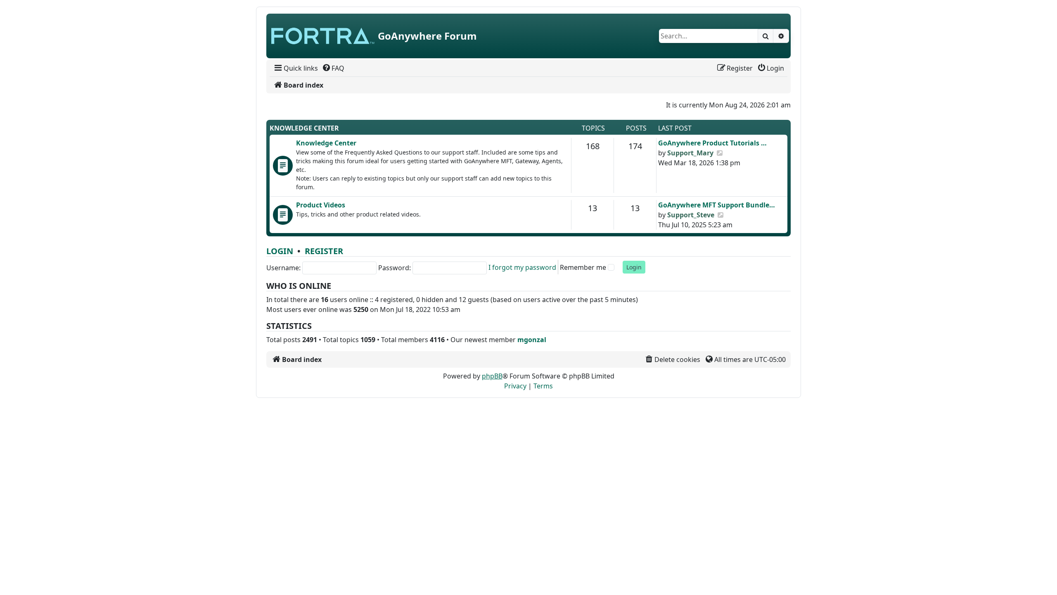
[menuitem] (295, 68)
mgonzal (531, 339)
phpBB (492, 376)
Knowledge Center (304, 128)
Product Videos (320, 204)
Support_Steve (690, 214)
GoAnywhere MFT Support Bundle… (716, 204)
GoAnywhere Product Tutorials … (712, 143)
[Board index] (323, 36)
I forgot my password (522, 267)
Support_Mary (690, 152)
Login (279, 251)
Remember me (583, 267)
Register (324, 251)
